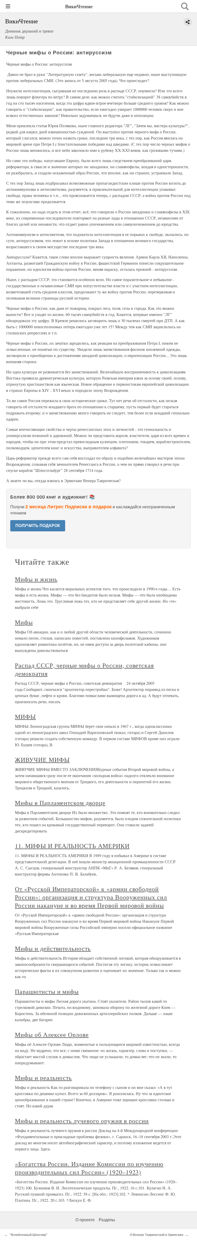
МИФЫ (25, 716)
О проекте (85, 1220)
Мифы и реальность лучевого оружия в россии (82, 1121)
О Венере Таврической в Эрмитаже (156, 1235)
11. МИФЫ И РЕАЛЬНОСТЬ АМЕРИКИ (72, 846)
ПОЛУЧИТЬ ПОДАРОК (37, 525)
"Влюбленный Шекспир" (28, 1235)
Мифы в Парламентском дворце (60, 803)
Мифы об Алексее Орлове (52, 1034)
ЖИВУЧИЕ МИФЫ (42, 760)
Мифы (24, 622)
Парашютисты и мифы (47, 991)
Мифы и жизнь (36, 579)
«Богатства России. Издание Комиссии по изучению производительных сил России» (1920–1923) (89, 1168)
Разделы (107, 1220)
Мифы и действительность (53, 948)
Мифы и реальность (43, 1078)
